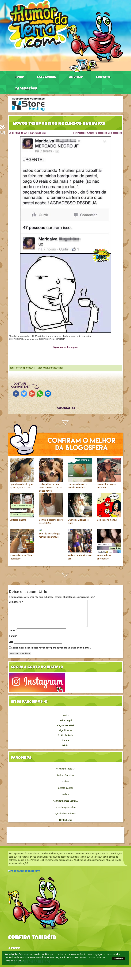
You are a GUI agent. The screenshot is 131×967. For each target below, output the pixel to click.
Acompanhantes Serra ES (65, 800)
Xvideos (65, 781)
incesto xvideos (65, 788)
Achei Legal (65, 720)
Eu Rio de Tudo (65, 735)
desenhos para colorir (65, 807)
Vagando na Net (65, 725)
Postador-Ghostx (85, 133)
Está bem (118, 958)
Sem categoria (115, 133)
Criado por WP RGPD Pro (14, 961)
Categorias (46, 77)
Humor (65, 740)
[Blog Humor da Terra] (65, 36)
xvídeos (65, 794)
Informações (26, 88)
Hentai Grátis (65, 820)
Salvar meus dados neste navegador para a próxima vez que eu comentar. (51, 647)
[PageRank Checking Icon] (24, 871)
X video (14, 948)
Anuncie (76, 77)
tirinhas (65, 715)
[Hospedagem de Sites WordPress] (28, 104)
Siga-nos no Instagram (65, 347)
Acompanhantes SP (65, 768)
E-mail (13, 636)
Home (19, 77)
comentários (65, 408)
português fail (56, 367)
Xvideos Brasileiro (65, 775)
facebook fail (42, 367)
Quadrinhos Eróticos (65, 813)
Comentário (16, 602)
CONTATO (103, 77)
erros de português (25, 367)
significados (65, 730)
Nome (13, 630)
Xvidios (65, 745)
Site (11, 641)
